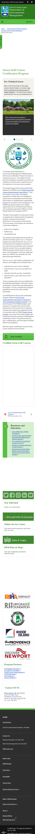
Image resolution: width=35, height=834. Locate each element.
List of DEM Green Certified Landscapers (20, 432)
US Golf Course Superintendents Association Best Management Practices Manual (21, 437)
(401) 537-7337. (16, 698)
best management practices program (15, 302)
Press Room (6, 770)
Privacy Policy (7, 783)
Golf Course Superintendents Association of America (16, 298)
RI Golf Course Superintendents (14, 672)
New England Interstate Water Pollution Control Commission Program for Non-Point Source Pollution (21, 451)
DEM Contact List (8, 749)
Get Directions (7, 722)
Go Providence (8, 676)
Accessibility (6, 776)
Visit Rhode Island (9, 674)
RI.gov (5, 810)
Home (3, 29)
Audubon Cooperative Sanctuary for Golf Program (21, 446)
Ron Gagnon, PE (11, 693)
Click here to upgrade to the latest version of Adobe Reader (17, 90)
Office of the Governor (9, 804)
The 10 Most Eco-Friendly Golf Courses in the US (21, 442)
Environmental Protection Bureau (17, 29)
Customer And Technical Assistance (11, 30)
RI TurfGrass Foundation (11, 670)
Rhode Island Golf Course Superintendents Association (18, 191)
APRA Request (7, 764)
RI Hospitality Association (11, 669)
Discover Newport (9, 678)
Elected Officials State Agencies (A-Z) (9, 818)
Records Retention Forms (10, 789)
